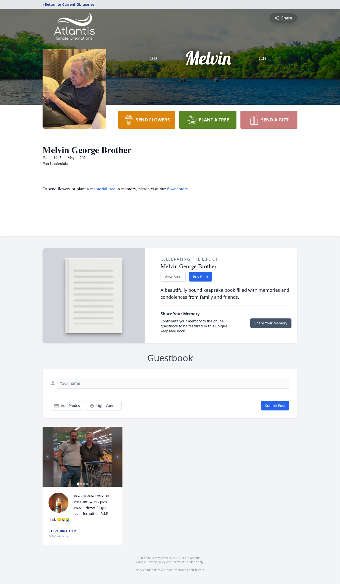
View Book (173, 276)
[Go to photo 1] (78, 484)
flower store (177, 189)
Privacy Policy (156, 562)
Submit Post (275, 405)
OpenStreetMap (175, 570)
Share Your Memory (270, 323)
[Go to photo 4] (87, 484)
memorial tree (102, 189)
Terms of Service (183, 562)
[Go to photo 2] (81, 484)
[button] (83, 457)
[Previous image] (48, 457)
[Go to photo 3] (84, 484)
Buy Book (200, 276)
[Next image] (117, 457)
